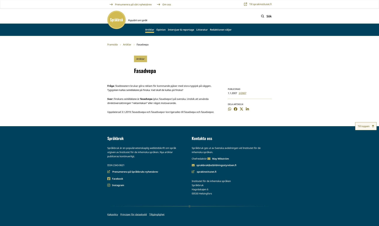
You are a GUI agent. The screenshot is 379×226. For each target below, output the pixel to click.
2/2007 (242, 93)
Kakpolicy (112, 214)
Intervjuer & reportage (181, 29)
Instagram (118, 185)
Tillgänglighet (156, 214)
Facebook (117, 179)
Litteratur (202, 29)
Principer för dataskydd (133, 214)
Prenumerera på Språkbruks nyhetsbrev (132, 172)
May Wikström (220, 158)
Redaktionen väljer (221, 29)
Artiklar (149, 29)
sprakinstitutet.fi (204, 172)
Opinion (161, 29)
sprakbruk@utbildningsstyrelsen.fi (216, 165)
